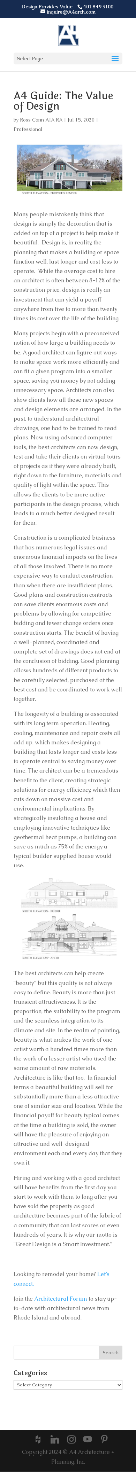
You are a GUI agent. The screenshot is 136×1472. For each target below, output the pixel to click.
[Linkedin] (55, 1439)
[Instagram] (71, 1439)
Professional (28, 129)
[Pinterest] (104, 1439)
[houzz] (38, 1439)
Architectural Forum (60, 1298)
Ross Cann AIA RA (41, 120)
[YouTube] (87, 1439)
